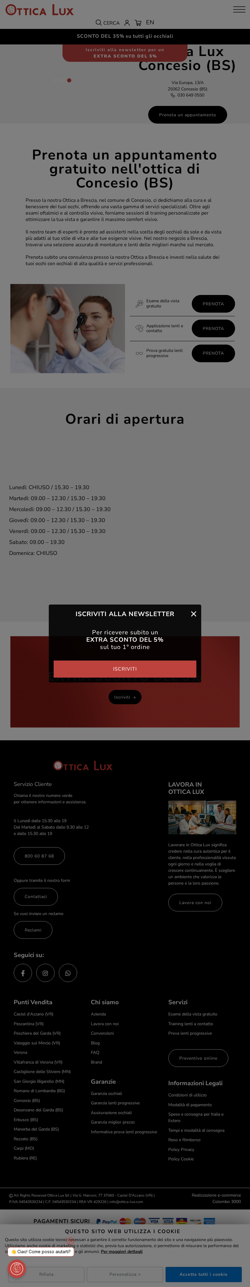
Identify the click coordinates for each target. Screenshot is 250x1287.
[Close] (193, 613)
